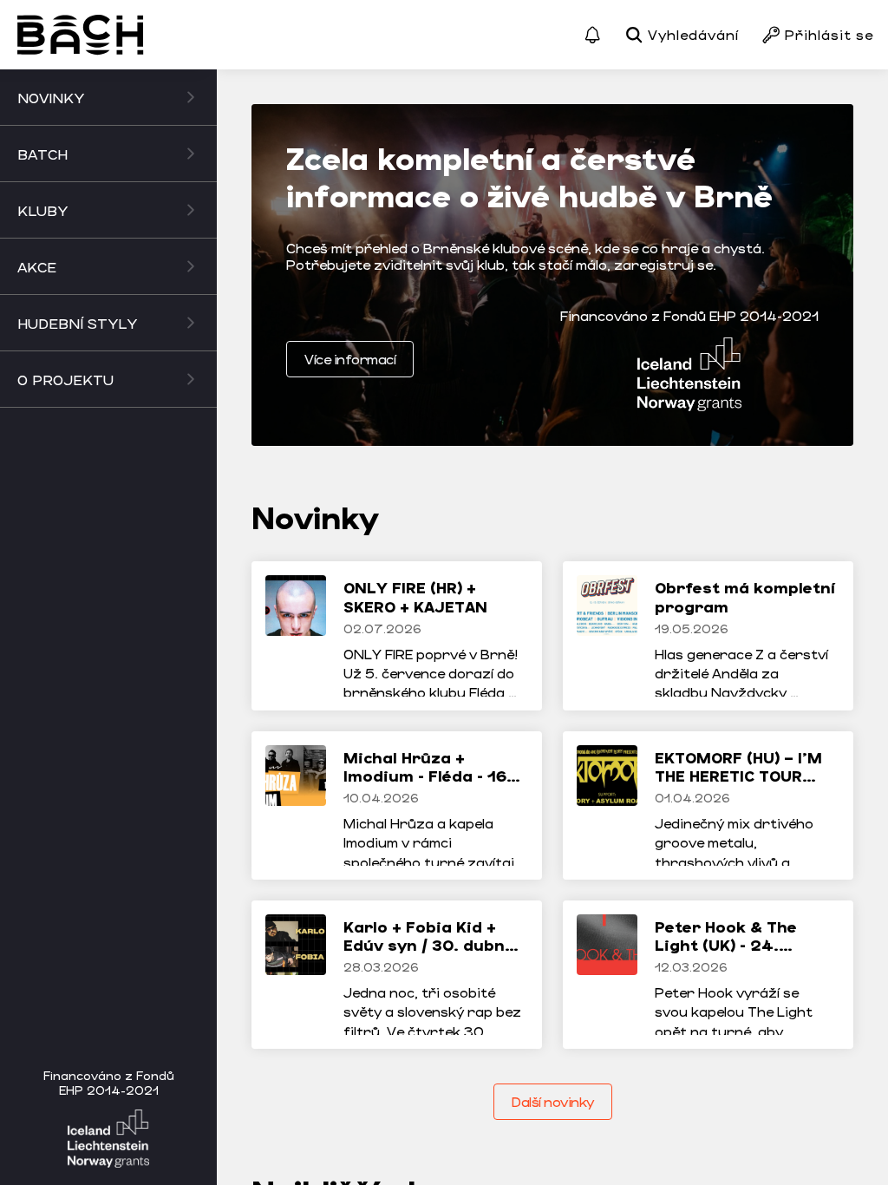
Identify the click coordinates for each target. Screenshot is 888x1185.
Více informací (349, 358)
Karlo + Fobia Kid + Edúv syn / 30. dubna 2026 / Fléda (429, 945)
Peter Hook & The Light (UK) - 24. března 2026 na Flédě (745, 945)
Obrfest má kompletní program (745, 597)
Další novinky (553, 1101)
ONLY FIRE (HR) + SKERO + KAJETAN (415, 597)
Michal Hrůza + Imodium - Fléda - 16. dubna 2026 (427, 776)
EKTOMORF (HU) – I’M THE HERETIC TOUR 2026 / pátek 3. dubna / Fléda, (738, 785)
